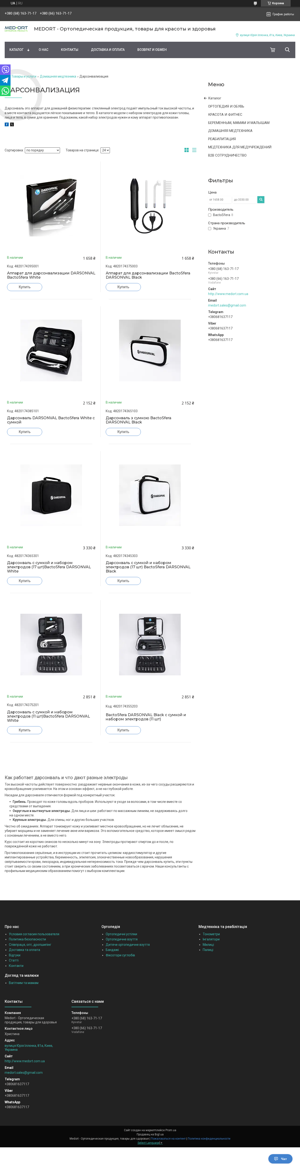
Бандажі (112, 950)
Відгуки (14, 955)
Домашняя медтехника (58, 76)
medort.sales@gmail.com (227, 305)
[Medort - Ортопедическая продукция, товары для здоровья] (16, 29)
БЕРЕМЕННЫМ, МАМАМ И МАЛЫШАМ (239, 123)
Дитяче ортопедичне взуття (128, 945)
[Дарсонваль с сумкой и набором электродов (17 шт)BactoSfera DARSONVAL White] (51, 495)
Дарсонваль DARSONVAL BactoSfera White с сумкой (51, 420)
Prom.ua (170, 1130)
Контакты (69, 50)
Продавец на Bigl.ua (150, 1134)
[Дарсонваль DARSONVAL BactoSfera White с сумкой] (51, 350)
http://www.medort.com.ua (228, 294)
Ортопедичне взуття (122, 939)
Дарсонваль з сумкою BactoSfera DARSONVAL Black (138, 420)
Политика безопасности (27, 939)
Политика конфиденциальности (209, 1138)
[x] (12, 125)
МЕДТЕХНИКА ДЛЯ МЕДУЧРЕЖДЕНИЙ (239, 147)
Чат (284, 1159)
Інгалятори (211, 939)
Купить (24, 287)
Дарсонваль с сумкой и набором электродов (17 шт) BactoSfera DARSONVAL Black (148, 567)
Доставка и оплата (108, 50)
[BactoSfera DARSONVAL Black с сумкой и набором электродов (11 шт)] (149, 644)
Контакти (16, 966)
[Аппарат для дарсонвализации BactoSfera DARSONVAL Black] (149, 205)
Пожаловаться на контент (168, 1138)
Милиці (208, 945)
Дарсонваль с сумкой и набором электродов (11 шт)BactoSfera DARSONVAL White (48, 716)
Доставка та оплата (24, 950)
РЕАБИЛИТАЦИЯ (222, 139)
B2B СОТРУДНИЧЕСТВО (227, 155)
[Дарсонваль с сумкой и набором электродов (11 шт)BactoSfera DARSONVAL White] (51, 644)
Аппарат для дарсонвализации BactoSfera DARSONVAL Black (148, 275)
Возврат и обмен (152, 50)
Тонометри (211, 934)
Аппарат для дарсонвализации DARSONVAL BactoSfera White (51, 275)
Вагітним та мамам (23, 983)
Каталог (16, 50)
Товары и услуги (23, 76)
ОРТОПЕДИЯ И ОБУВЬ (226, 106)
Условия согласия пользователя (34, 934)
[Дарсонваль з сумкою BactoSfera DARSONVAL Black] (149, 350)
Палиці (208, 950)
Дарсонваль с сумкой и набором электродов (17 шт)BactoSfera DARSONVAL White (49, 567)
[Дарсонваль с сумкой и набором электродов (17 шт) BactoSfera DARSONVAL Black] (149, 495)
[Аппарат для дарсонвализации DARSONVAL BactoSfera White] (51, 205)
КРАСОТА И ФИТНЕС (225, 114)
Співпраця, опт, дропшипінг (30, 945)
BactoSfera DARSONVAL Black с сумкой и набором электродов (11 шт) (146, 717)
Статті (14, 960)
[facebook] (7, 125)
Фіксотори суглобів (120, 955)
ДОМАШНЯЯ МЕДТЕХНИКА (230, 131)
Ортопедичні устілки (121, 934)
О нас (43, 50)
